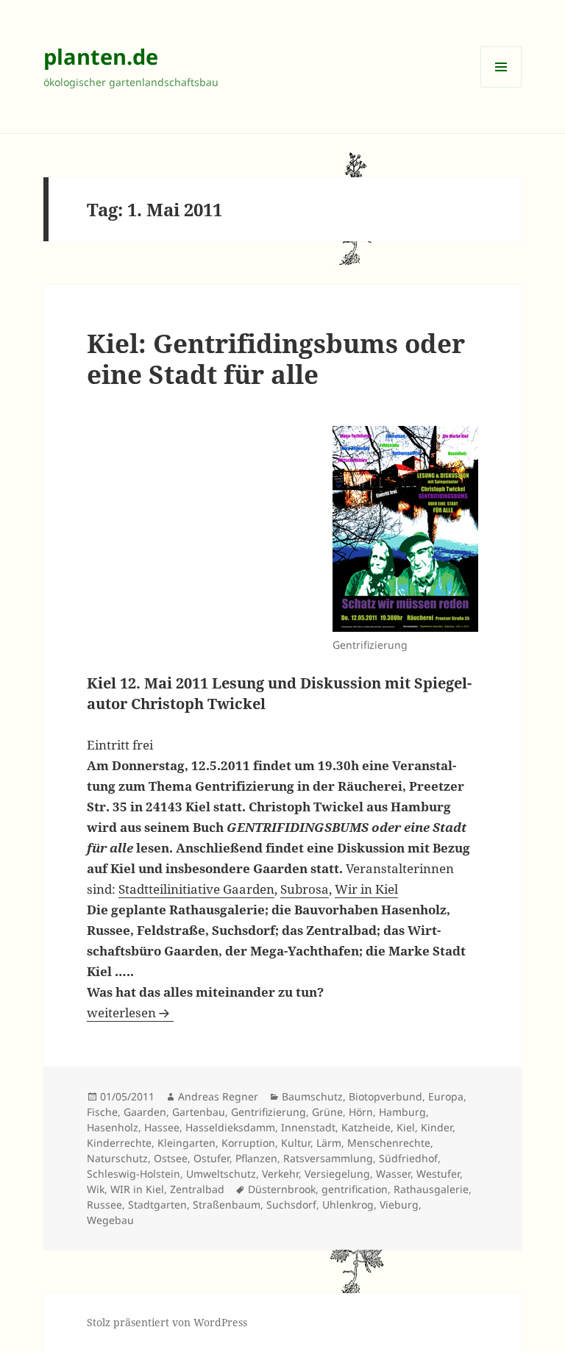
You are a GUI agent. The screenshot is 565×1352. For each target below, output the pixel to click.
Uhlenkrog (348, 1205)
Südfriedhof (408, 1158)
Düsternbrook (282, 1189)
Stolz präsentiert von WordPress (167, 1322)
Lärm (328, 1143)
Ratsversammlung (328, 1158)
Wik (95, 1189)
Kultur (295, 1143)
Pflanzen (256, 1158)
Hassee (162, 1127)
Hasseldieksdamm (230, 1127)
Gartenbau (198, 1112)
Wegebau (110, 1220)
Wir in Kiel (366, 888)
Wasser (393, 1174)
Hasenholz (112, 1127)
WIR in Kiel (137, 1189)
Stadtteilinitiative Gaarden (196, 888)
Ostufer (211, 1158)
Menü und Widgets (501, 87)
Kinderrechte (119, 1143)
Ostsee (171, 1158)
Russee (104, 1205)
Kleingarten (186, 1143)
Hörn (361, 1112)
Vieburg (399, 1205)
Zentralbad (197, 1189)
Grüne (327, 1112)
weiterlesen (130, 1012)
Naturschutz (117, 1158)
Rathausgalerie (431, 1189)
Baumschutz (312, 1096)
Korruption (248, 1143)
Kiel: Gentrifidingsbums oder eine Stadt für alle (276, 358)
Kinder (436, 1127)
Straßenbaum (226, 1205)
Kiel (406, 1127)
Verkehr (280, 1174)
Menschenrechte (388, 1143)
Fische (102, 1112)
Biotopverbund (385, 1096)
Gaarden (145, 1112)
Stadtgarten (157, 1205)
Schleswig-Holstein (133, 1174)
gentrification (354, 1189)
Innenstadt (308, 1127)
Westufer (438, 1174)
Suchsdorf (291, 1205)
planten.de (100, 56)
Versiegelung (337, 1174)
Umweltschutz (221, 1174)
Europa (445, 1096)
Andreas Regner (218, 1096)
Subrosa (304, 888)
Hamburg (402, 1112)
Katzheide (366, 1127)
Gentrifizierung (268, 1112)
